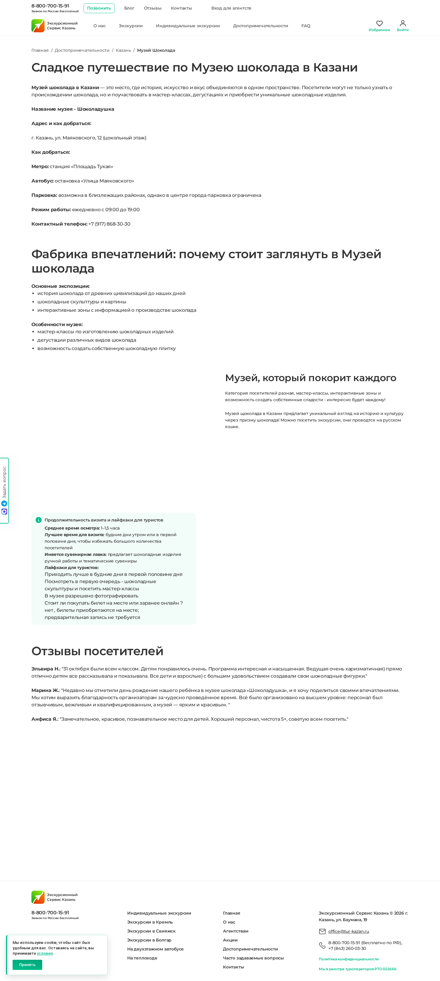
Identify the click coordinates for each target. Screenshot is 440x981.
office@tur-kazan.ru (348, 931)
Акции (230, 940)
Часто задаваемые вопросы (253, 958)
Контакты (181, 8)
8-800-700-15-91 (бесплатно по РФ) (364, 942)
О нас (99, 25)
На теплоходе (142, 958)
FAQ (305, 25)
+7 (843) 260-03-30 (347, 948)
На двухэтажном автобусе (155, 949)
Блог (129, 8)
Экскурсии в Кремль (150, 922)
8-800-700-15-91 (50, 6)
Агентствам (235, 931)
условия (45, 953)
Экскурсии (131, 25)
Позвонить (99, 8)
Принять (27, 964)
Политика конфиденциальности (349, 959)
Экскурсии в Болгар (149, 940)
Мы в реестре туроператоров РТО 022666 (357, 969)
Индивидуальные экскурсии (188, 25)
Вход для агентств (231, 8)
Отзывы (153, 8)
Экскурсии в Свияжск (151, 931)
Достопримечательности (260, 25)
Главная (231, 913)
